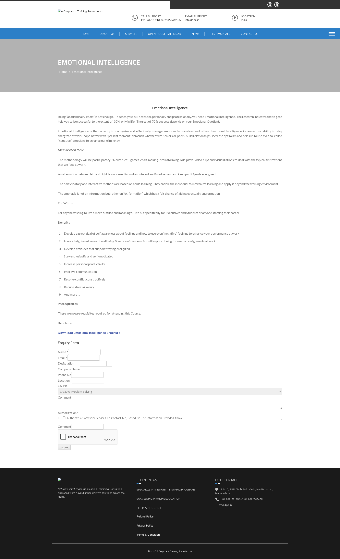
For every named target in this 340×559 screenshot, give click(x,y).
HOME (86, 34)
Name (63, 352)
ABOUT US (108, 34)
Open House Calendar (164, 34)
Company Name (69, 369)
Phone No (64, 375)
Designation (66, 363)
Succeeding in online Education (158, 498)
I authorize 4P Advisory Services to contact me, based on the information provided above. (124, 418)
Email (62, 357)
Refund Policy (145, 516)
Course (62, 386)
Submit (64, 447)
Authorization (68, 413)
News (196, 34)
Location (65, 380)
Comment (64, 397)
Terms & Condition (148, 534)
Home (63, 71)
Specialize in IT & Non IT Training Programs (166, 489)
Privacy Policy (145, 525)
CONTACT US (249, 34)
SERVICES (131, 34)
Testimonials (220, 34)
